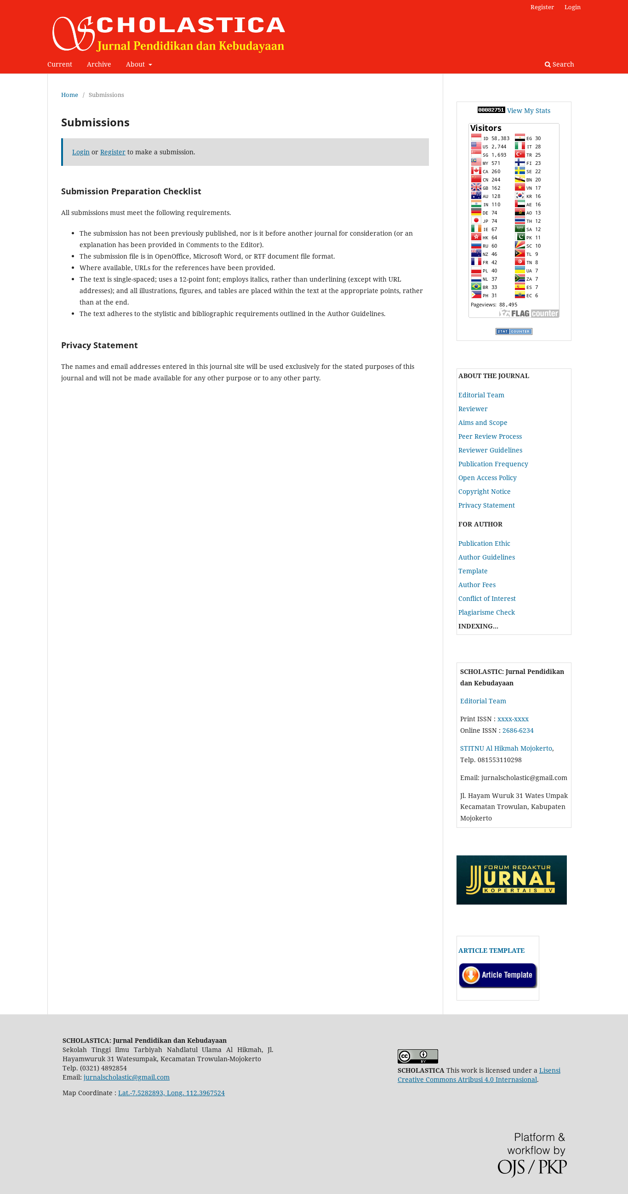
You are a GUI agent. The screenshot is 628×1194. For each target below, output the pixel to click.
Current (59, 64)
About (136, 64)
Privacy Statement (486, 505)
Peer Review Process (490, 436)
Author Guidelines (486, 557)
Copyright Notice (484, 491)
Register (542, 7)
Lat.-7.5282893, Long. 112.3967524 (171, 1092)
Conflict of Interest (487, 598)
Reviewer (473, 408)
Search (562, 64)
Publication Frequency (493, 463)
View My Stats (528, 110)
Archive (99, 64)
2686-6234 (518, 730)
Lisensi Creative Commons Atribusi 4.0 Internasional (479, 1075)
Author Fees (477, 584)
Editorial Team (481, 394)
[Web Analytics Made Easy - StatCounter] (491, 110)
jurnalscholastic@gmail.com (127, 1077)
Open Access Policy (487, 477)
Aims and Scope (483, 422)
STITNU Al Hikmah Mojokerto (506, 748)
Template (473, 570)
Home (69, 95)
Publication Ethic (484, 543)
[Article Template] (497, 985)
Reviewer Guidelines (490, 450)
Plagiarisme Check (486, 612)
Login (573, 7)
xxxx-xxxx (513, 718)
